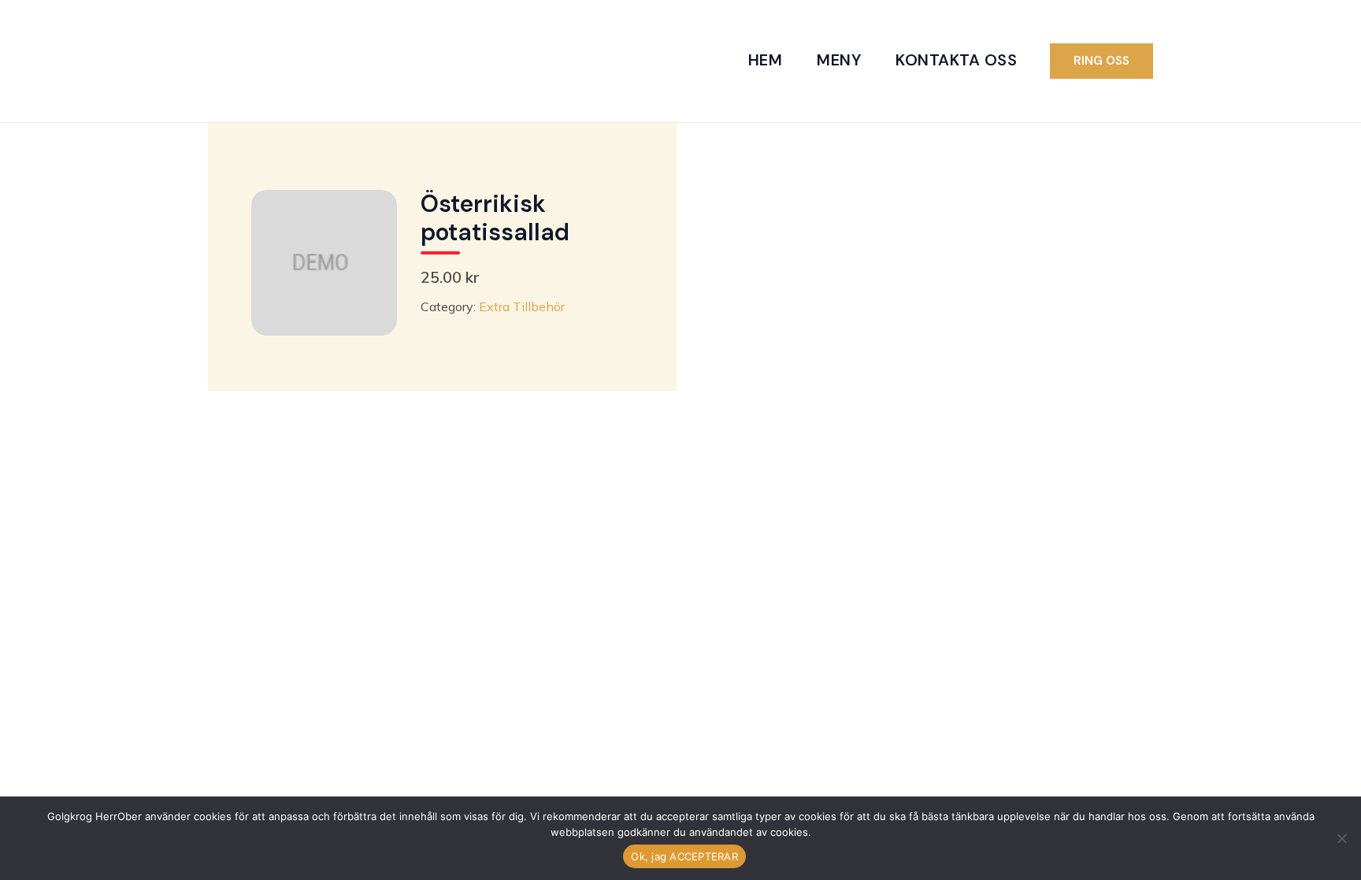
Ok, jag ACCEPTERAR (684, 856)
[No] (1341, 838)
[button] (1101, 61)
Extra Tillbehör (522, 306)
